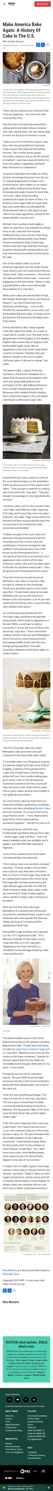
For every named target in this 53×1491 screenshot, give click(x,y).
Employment (10, 1427)
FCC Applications (35, 1439)
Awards (8, 1443)
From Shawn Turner (13, 1449)
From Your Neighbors (14, 1452)
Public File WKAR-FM (36, 1433)
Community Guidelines (37, 1416)
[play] (4, 1487)
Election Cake (42, 808)
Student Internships (13, 1430)
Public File (32, 1427)
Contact (8, 1419)
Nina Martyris (10, 1270)
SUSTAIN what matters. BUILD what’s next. (26, 1344)
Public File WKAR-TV (36, 1430)
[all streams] (49, 1487)
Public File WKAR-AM (36, 1436)
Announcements (12, 1446)
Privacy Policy (33, 1419)
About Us (9, 1416)
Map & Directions (12, 1425)
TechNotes (32, 1452)
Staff (7, 1422)
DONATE (43, 4)
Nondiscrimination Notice (35, 1423)
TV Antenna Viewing (36, 1455)
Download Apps (34, 1458)
